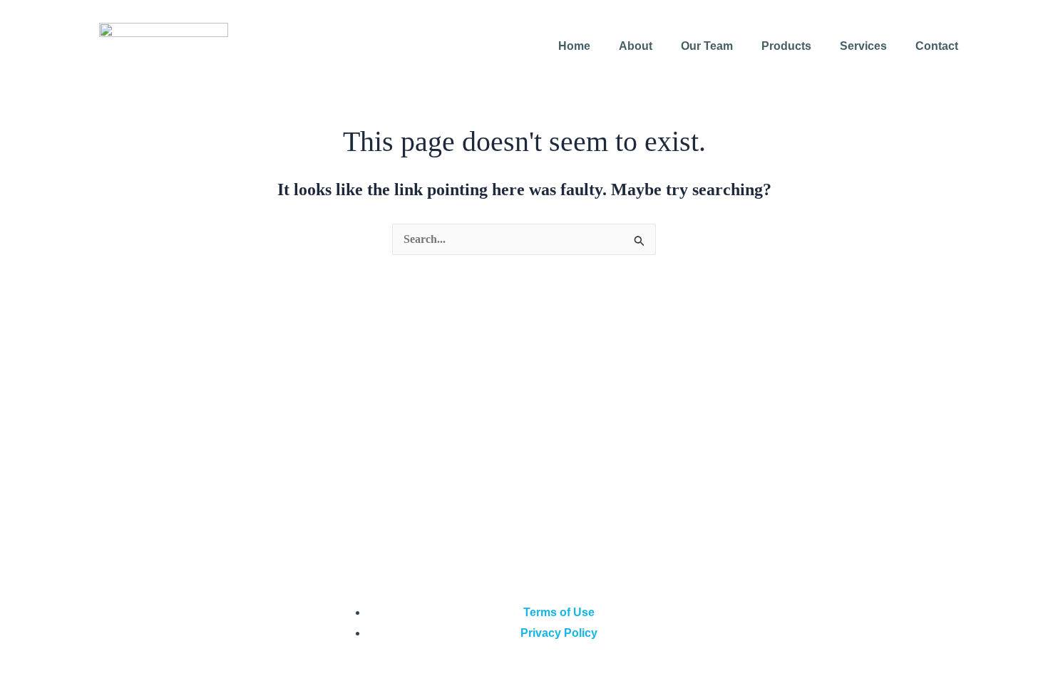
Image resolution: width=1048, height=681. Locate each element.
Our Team (707, 46)
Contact (936, 46)
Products (786, 46)
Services (863, 46)
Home (574, 46)
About (635, 46)
